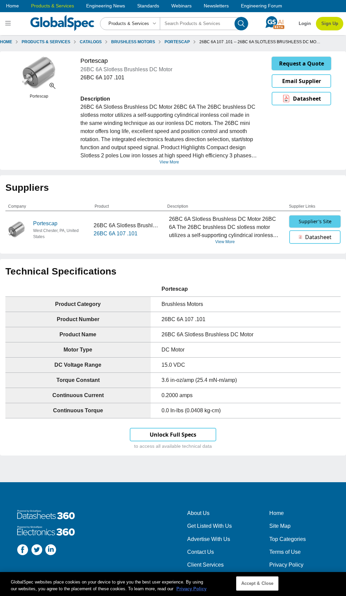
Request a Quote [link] (301, 63)
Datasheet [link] (307, 98)
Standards (148, 5)
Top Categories (287, 539)
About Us (198, 513)
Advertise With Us (208, 539)
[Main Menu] (9, 24)
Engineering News (105, 5)
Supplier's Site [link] (315, 221)
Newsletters (216, 5)
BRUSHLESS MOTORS (133, 42)
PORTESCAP (177, 42)
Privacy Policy (286, 565)
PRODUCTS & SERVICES (46, 42)
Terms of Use (285, 552)
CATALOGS (91, 42)
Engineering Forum (261, 5)
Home (12, 5)
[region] (173, 584)
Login (305, 23)
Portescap (45, 223)
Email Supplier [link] (301, 81)
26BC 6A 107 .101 (116, 233)
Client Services (205, 565)
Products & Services (52, 5)
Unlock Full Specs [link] (173, 434)
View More (169, 162)
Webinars (181, 5)
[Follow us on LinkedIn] (50, 551)
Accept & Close (257, 583)
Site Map (280, 526)
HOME (6, 42)
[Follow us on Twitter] (36, 551)
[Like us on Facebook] (22, 551)
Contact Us (200, 552)
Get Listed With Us (209, 526)
